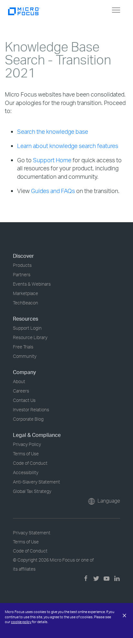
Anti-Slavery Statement (36, 481)
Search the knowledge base (52, 131)
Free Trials (23, 346)
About (19, 381)
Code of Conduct (30, 463)
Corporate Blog (28, 419)
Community (24, 356)
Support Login (27, 328)
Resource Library (30, 337)
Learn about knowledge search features (67, 145)
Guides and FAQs (53, 190)
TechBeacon (25, 302)
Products (22, 265)
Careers (21, 390)
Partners (21, 274)
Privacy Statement (31, 532)
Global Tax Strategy (32, 491)
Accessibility (25, 472)
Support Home (52, 160)
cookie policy (21, 622)
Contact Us (24, 400)
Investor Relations (31, 409)
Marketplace (25, 293)
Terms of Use (26, 453)
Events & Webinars (32, 284)
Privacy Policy (27, 444)
